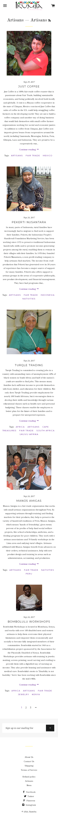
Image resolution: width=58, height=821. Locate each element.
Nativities (29, 298)
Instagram (30, 805)
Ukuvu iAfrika (29, 434)
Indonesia (48, 295)
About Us (29, 757)
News (29, 785)
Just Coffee (29, 86)
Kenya (36, 694)
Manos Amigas (29, 500)
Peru (29, 573)
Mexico (48, 155)
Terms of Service (29, 770)
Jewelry (23, 694)
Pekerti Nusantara (29, 222)
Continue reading (27, 149)
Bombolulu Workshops (29, 621)
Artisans (15, 20)
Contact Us (29, 761)
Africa (20, 427)
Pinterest (30, 800)
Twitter (30, 796)
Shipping (29, 765)
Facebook (31, 792)
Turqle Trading (29, 365)
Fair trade (33, 155)
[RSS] (49, 20)
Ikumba (32, 811)
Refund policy (29, 776)
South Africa (45, 430)
